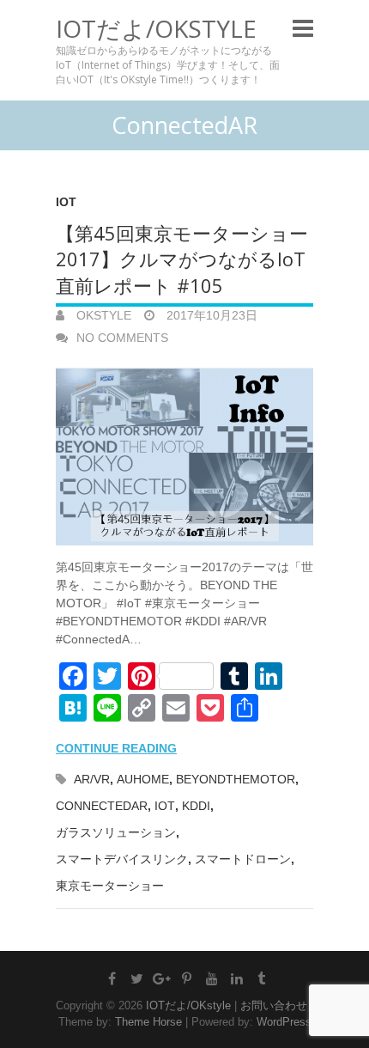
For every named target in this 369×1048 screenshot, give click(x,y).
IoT (66, 202)
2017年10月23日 (210, 315)
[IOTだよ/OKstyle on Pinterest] (187, 978)
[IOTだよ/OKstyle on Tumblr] (261, 978)
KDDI (196, 806)
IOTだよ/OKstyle (156, 28)
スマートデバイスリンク (122, 859)
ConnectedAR (102, 806)
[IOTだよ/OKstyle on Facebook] (112, 978)
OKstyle (102, 315)
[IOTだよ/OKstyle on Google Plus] (162, 978)
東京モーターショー (110, 886)
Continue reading (116, 748)
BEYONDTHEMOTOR (235, 779)
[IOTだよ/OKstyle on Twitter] (137, 978)
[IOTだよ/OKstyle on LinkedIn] (237, 978)
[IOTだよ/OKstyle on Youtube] (212, 978)
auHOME (143, 779)
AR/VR (92, 779)
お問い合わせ (273, 1005)
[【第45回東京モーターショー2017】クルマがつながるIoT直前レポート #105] (184, 452)
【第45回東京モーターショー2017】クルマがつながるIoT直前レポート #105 (182, 259)
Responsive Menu (303, 28)
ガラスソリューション (116, 832)
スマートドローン (243, 859)
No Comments (122, 337)
